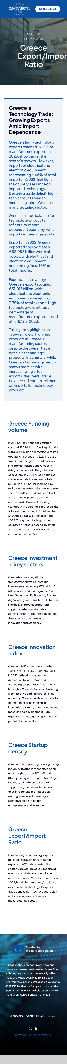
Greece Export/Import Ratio (27, 836)
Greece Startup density (28, 748)
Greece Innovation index (32, 650)
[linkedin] (36, 1028)
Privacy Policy (43, 1034)
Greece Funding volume (28, 426)
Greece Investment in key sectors (33, 561)
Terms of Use (23, 1034)
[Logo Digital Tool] (19, 3)
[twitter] (30, 1028)
